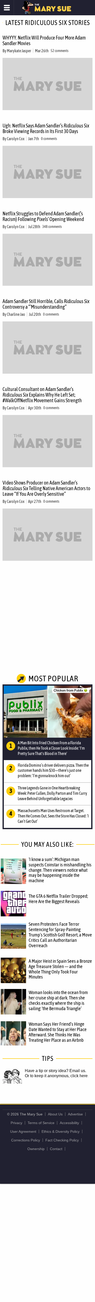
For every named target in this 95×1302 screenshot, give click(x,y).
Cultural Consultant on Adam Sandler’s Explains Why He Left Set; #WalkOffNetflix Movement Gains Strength (42, 394)
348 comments (52, 226)
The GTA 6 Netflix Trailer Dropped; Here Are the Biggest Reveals (58, 898)
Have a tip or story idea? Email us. (55, 1071)
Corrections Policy (25, 1140)
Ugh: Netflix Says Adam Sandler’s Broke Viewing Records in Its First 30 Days (46, 128)
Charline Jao (16, 314)
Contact (56, 1149)
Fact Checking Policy (62, 1140)
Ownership (36, 1149)
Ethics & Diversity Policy (61, 1131)
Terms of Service (41, 1123)
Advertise (75, 1114)
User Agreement (23, 1131)
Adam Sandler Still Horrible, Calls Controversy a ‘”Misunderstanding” (46, 304)
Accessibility (69, 1123)
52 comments (59, 51)
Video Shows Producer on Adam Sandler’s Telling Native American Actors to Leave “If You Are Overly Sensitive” (46, 488)
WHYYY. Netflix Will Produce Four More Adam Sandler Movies (44, 40)
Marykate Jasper (19, 50)
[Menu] (7, 7)
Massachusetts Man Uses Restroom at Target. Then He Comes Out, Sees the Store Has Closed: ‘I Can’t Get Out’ (53, 816)
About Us (55, 1114)
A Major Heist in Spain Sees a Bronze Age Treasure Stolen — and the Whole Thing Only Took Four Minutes (60, 969)
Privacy (16, 1123)
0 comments (49, 138)
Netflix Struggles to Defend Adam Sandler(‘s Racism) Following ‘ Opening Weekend (43, 216)
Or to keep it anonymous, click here (56, 1076)
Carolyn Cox (15, 138)
